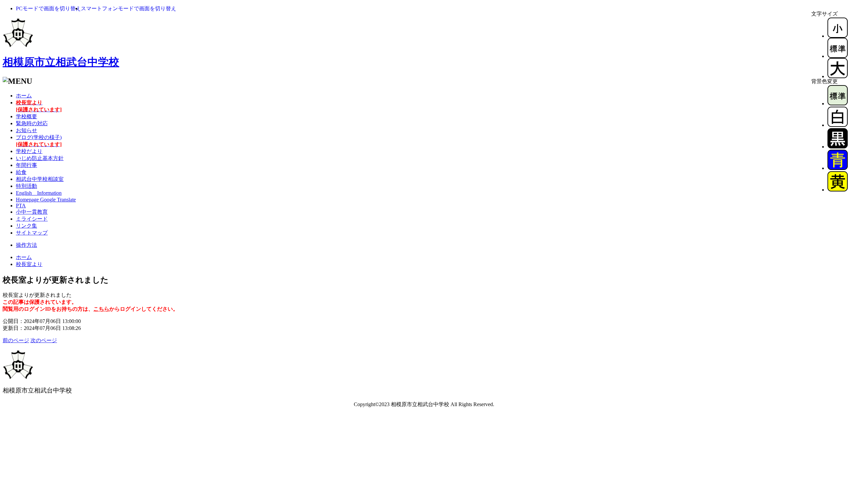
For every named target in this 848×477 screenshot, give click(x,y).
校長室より (29, 264)
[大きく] (837, 76)
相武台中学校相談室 (40, 179)
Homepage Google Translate (46, 199)
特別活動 (26, 186)
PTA (21, 205)
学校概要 (26, 116)
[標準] (837, 56)
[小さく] (837, 36)
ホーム (24, 95)
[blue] (837, 168)
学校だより (29, 151)
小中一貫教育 (32, 212)
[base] (837, 103)
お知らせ (26, 130)
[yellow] (837, 189)
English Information (39, 193)
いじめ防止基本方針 (40, 158)
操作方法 (26, 245)
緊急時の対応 (32, 123)
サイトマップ (32, 233)
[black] (837, 146)
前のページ (16, 340)
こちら (101, 309)
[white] (837, 125)
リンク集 (26, 226)
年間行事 (26, 165)
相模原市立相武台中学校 (61, 62)
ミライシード (32, 219)
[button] (48, 8)
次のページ (43, 340)
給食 (21, 172)
